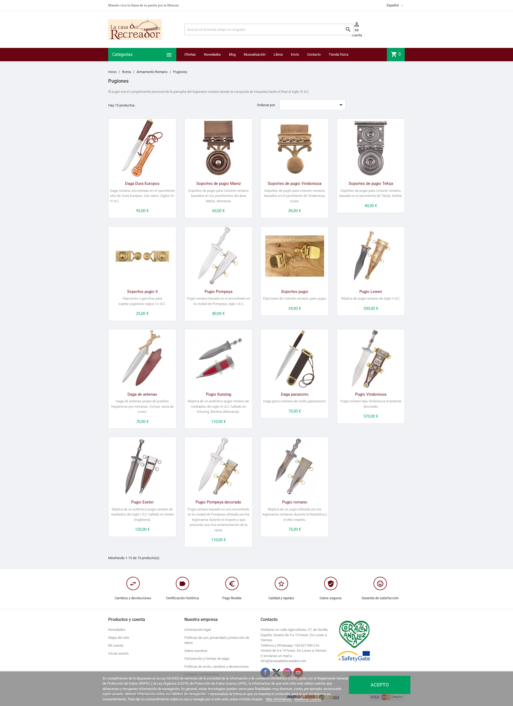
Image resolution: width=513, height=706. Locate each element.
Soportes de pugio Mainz (218, 183)
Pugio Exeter (142, 502)
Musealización (255, 54)
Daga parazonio (295, 394)
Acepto (380, 685)
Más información (279, 699)
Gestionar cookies (308, 699)
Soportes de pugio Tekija (371, 183)
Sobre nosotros (195, 651)
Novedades (212, 54)
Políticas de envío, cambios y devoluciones (216, 667)
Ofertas (190, 54)
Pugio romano (294, 502)
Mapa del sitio (118, 638)
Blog (232, 54)
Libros (278, 54)
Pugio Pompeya (218, 291)
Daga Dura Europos (142, 183)
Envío (295, 54)
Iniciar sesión (118, 653)
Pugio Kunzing (218, 394)
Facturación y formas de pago (206, 659)
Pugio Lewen (370, 291)
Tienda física (338, 54)
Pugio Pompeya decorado (218, 502)
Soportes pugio (294, 291)
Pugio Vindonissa (370, 394)
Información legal (197, 630)
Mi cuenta (115, 645)
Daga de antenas (142, 394)
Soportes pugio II (142, 291)
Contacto (314, 54)
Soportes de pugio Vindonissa (294, 183)
